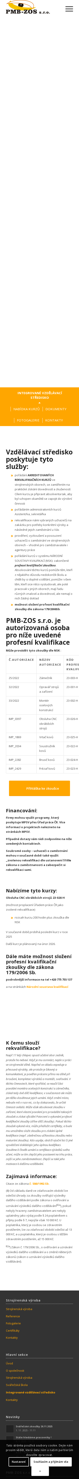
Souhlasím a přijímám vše (51, 1462)
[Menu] (67, 9)
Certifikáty (13, 1331)
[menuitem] (67, 9)
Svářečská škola (17, 1385)
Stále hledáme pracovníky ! (33, 1437)
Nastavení (18, 1462)
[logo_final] (28, 9)
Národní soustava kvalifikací (47, 987)
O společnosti (15, 1371)
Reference (13, 1316)
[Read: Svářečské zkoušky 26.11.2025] (10, 1429)
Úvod (9, 1363)
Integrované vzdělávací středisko (30, 1392)
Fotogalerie (13, 1323)
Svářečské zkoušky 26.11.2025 (34, 1426)
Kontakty (12, 1338)
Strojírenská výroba (19, 1309)
